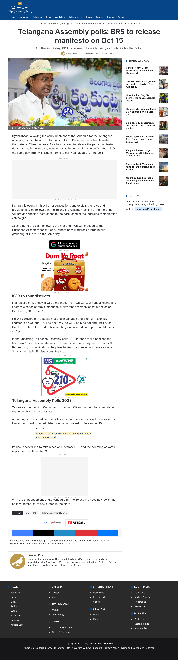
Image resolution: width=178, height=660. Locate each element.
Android (56, 543)
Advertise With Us (81, 648)
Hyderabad (24, 17)
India (48, 17)
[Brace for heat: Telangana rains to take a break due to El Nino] (163, 167)
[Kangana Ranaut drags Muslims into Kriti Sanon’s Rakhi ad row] (163, 153)
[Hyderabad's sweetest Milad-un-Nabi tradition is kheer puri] (163, 112)
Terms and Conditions (132, 648)
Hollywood (99, 597)
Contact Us (64, 648)
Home (12, 17)
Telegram (53, 540)
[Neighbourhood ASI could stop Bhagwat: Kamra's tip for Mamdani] (163, 181)
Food (96, 619)
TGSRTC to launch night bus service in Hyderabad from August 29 (141, 84)
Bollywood (98, 592)
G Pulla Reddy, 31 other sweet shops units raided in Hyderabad (140, 70)
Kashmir (15, 620)
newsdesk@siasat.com (148, 209)
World (14, 611)
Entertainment (75, 17)
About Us (29, 648)
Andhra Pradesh (142, 597)
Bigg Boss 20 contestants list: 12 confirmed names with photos (141, 125)
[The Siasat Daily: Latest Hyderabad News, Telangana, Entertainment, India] (20, 7)
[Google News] (53, 523)
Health (96, 614)
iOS (68, 543)
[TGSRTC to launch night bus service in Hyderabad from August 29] (163, 84)
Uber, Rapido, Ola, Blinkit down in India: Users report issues (140, 98)
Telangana (37, 17)
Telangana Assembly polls (54, 513)
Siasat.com (46, 23)
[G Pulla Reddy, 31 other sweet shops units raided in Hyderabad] (163, 70)
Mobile (55, 610)
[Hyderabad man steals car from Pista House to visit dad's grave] (163, 139)
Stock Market (141, 623)
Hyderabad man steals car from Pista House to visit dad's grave (140, 139)
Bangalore (139, 606)
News (57, 23)
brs (27, 513)
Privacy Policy (111, 648)
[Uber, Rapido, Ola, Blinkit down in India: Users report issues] (163, 98)
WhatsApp (40, 540)
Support (97, 648)
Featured (15, 592)
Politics (14, 606)
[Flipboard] (76, 522)
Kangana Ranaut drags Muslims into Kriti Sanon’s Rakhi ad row (140, 153)
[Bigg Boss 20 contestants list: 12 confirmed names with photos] (163, 125)
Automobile (140, 628)
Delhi (13, 601)
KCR (35, 513)
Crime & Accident (61, 632)
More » (77, 565)
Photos (110, 17)
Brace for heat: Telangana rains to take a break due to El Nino (140, 167)
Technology (58, 614)
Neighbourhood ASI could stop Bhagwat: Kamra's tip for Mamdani (140, 180)
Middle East (60, 17)
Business (99, 17)
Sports (89, 17)
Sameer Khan (71, 54)
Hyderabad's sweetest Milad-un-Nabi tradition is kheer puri (141, 112)
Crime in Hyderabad (62, 627)
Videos (121, 17)
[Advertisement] (64, 178)
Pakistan (15, 615)
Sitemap (150, 648)
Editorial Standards (46, 648)
